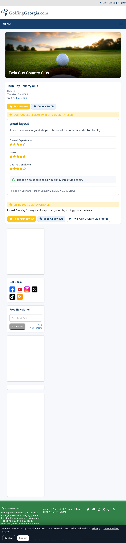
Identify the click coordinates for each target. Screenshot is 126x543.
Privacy (68, 509)
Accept (23, 538)
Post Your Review (24, 218)
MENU (7, 24)
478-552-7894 (19, 97)
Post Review (21, 106)
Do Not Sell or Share (55, 511)
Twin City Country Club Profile (90, 218)
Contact (57, 509)
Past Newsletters (36, 326)
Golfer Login (108, 3)
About (46, 509)
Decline (8, 538)
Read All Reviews (53, 218)
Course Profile (45, 106)
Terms (79, 509)
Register (122, 3)
